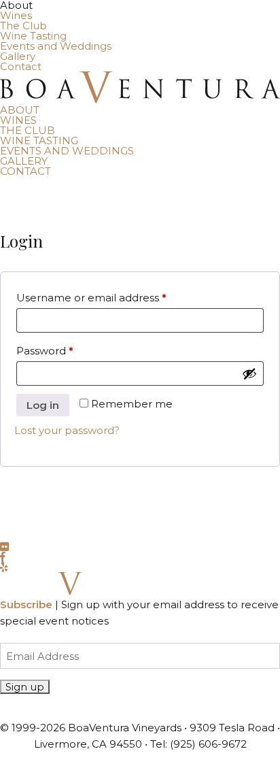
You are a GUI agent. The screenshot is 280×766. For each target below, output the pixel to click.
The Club (23, 25)
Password (68, 350)
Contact (20, 66)
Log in (43, 405)
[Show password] (249, 373)
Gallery (17, 56)
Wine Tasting (33, 35)
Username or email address (114, 297)
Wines (16, 15)
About (19, 109)
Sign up (24, 686)
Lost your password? (67, 430)
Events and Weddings (55, 45)
